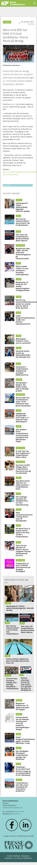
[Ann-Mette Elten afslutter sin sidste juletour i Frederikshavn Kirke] (9, 481)
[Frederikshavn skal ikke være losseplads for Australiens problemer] (9, 783)
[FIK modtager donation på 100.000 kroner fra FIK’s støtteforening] (9, 497)
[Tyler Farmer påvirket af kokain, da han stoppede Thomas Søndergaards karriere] (9, 546)
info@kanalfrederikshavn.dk (12, 808)
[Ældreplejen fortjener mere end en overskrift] (9, 339)
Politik (18, 279)
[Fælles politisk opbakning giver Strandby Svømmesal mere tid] (18, 646)
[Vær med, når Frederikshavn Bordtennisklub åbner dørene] (9, 235)
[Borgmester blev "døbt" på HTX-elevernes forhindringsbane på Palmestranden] (9, 249)
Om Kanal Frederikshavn (23, 858)
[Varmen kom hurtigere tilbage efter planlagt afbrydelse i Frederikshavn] (11, 670)
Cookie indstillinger (14, 856)
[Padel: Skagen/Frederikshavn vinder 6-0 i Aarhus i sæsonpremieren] (9, 316)
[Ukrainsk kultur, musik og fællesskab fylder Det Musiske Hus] (9, 351)
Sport (18, 216)
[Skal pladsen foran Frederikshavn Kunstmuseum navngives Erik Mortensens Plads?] (9, 430)
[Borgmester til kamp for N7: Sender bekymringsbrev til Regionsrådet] (9, 283)
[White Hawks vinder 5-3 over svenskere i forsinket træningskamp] (9, 267)
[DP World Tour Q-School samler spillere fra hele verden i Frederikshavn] (9, 529)
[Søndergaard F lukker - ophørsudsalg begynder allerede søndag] (9, 203)
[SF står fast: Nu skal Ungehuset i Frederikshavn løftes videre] (9, 451)
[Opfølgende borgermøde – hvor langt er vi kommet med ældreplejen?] (9, 414)
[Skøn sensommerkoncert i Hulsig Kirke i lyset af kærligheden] (9, 513)
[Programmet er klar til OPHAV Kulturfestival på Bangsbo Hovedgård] (9, 564)
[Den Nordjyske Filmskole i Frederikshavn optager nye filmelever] (9, 751)
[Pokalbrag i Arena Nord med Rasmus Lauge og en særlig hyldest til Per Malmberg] (9, 767)
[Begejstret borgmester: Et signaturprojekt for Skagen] (9, 704)
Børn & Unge (20, 245)
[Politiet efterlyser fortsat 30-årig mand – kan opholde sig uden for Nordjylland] (25, 670)
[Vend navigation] (34, 3)
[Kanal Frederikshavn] (13, 3)
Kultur (18, 348)
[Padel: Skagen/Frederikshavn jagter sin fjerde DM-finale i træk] (9, 738)
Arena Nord (7, 185)
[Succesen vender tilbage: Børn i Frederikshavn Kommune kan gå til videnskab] (9, 465)
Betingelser (26, 856)
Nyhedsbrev (9, 858)
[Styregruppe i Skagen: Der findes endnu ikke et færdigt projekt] (9, 383)
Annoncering (19, 811)
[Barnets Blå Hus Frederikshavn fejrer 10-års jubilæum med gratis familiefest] (9, 398)
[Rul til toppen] (33, 861)
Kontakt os (16, 814)
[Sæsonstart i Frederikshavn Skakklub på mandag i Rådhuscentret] (9, 367)
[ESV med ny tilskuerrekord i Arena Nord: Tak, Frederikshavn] (9, 219)
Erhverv (19, 200)
